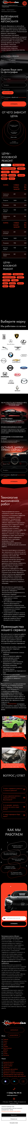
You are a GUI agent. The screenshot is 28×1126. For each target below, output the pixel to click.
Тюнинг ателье (7, 1065)
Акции (5, 1051)
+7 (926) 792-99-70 (5, 6)
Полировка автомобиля (10, 1069)
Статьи (5, 1053)
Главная (3, 9)
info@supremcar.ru (12, 1095)
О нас (5, 1043)
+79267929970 (11, 704)
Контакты (6, 1055)
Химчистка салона (9, 1071)
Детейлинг (6, 1067)
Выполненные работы (7, 1049)
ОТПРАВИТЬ (14, 104)
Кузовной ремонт (10, 9)
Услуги (5, 1041)
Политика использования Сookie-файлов (11, 1111)
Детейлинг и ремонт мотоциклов (13, 1072)
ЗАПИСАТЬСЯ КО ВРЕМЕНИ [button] (10, 56)
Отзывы (5, 1046)
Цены (5, 1044)
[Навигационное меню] (24, 3)
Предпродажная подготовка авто (13, 1074)
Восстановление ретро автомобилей (14, 1076)
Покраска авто (8, 1064)
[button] (14, 1030)
